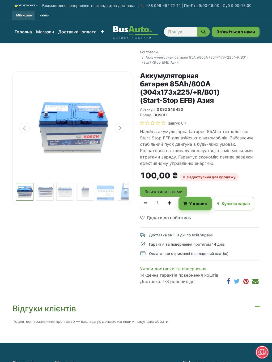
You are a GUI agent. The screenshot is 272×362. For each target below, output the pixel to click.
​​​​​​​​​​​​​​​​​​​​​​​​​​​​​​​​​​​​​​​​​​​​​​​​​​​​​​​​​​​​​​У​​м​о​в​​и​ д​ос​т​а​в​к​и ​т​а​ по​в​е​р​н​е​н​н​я (173, 268)
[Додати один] (169, 203)
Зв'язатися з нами (163, 191)
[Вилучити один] (145, 203)
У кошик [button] (198, 203)
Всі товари (149, 52)
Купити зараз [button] (236, 203)
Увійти (44, 15)
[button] (102, 32)
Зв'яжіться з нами (235, 31)
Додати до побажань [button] (169, 217)
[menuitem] (23, 32)
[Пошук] (203, 32)
